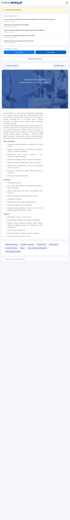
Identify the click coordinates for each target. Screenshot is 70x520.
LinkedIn (51, 52)
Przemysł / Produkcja (11, 248)
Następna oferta (59, 65)
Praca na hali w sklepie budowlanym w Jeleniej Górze (19, 35)
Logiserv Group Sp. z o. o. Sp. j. (30, 82)
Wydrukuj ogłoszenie (36, 59)
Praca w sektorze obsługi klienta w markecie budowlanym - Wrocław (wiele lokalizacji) (29, 19)
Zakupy (22, 248)
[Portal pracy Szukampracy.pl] (11, 2)
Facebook (20, 52)
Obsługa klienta (53, 244)
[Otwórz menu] (67, 2)
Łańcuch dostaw (41, 244)
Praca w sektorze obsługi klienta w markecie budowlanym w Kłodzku (24, 30)
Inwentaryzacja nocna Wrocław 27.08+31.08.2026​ (19, 41)
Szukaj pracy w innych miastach (15, 259)
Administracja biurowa (11, 244)
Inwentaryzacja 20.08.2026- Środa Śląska (16, 25)
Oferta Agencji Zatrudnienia (12, 251)
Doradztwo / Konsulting (27, 244)
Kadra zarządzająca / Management (37, 248)
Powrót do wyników (12, 65)
